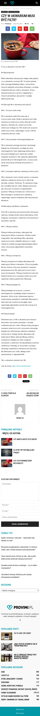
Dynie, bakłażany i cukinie (12, 679)
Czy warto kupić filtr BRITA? (25, 439)
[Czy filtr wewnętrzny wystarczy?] (6, 463)
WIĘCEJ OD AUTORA (11, 433)
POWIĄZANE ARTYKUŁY (11, 429)
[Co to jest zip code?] (6, 636)
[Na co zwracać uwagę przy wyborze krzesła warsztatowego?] (6, 658)
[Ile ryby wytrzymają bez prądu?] (6, 452)
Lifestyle (5, 675)
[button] (37, 3)
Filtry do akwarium (14, 12)
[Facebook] (20, 620)
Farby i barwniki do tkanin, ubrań (15, 700)
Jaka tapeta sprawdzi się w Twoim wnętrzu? (25, 645)
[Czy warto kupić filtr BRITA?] (6, 442)
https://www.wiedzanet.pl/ (21, 366)
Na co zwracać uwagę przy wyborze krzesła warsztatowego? (25, 656)
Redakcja (8, 23)
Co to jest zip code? (22, 633)
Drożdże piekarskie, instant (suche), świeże (19, 689)
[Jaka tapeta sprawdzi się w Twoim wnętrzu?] (6, 647)
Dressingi (5, 682)
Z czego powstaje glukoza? (8, 394)
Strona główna (5, 8)
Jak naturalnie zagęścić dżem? (32, 394)
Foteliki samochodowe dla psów (14, 696)
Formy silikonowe (8, 693)
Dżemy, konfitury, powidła (12, 686)
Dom (3, 672)
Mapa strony (20, 709)
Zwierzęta (4, 12)
